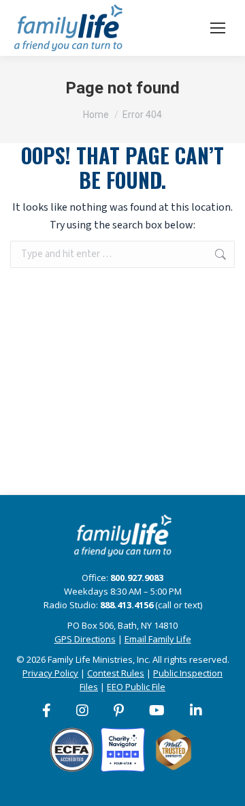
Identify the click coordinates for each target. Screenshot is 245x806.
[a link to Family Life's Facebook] (47, 710)
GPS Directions (85, 639)
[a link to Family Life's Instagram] (83, 710)
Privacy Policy (50, 673)
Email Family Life (158, 639)
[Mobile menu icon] (217, 28)
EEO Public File (136, 687)
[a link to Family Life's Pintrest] (119, 710)
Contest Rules (115, 673)
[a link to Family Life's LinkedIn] (196, 710)
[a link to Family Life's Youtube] (157, 710)
